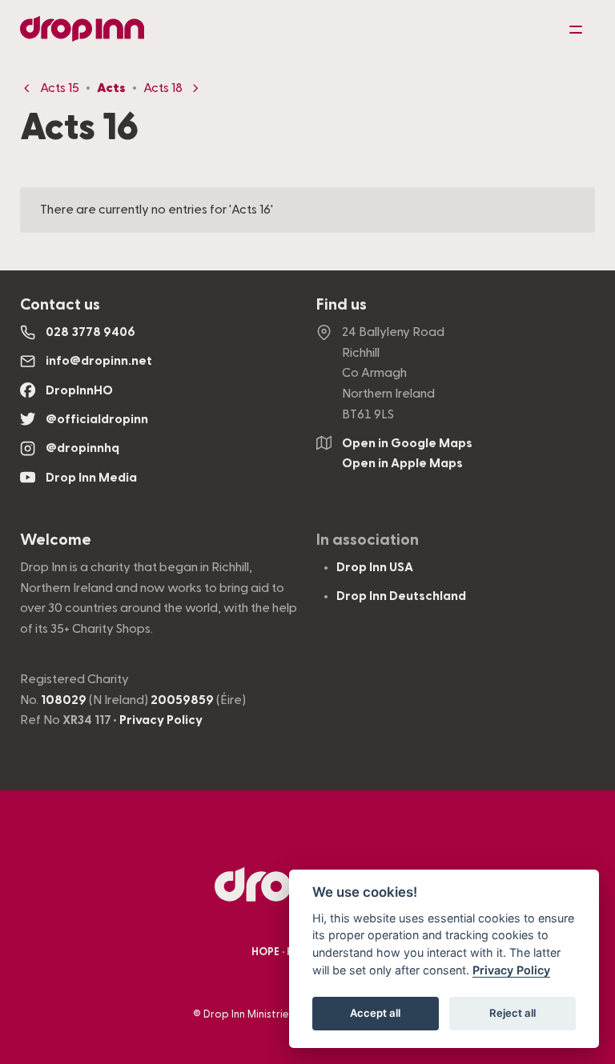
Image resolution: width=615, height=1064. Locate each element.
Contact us (60, 305)
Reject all (512, 1012)
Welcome (55, 540)
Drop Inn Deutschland (401, 596)
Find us (341, 305)
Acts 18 (163, 88)
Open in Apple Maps (402, 463)
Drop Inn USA (374, 567)
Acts (111, 88)
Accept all (375, 1012)
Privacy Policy (161, 720)
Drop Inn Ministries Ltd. (259, 1014)
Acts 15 (59, 88)
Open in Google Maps (407, 443)
